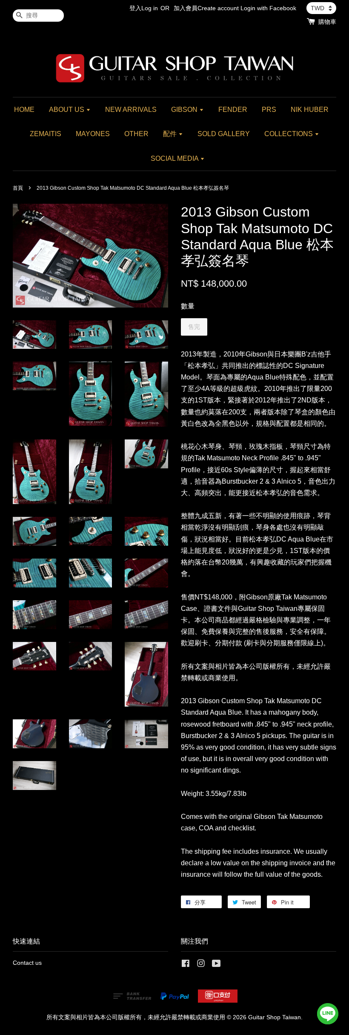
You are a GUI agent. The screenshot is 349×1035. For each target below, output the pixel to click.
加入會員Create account (206, 8)
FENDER (232, 109)
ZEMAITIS (45, 133)
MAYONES (93, 133)
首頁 (18, 188)
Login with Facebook (268, 8)
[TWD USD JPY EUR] (321, 8)
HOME (24, 109)
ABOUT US (67, 109)
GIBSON (185, 109)
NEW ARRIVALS (131, 109)
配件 (170, 133)
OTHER (136, 133)
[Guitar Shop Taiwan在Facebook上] (185, 965)
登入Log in (143, 8)
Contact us (27, 963)
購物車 (327, 21)
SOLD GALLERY (223, 133)
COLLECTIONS (289, 133)
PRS (269, 109)
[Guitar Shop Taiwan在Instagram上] (201, 965)
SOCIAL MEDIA (175, 158)
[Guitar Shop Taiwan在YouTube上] (216, 965)
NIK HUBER (310, 109)
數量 (188, 306)
